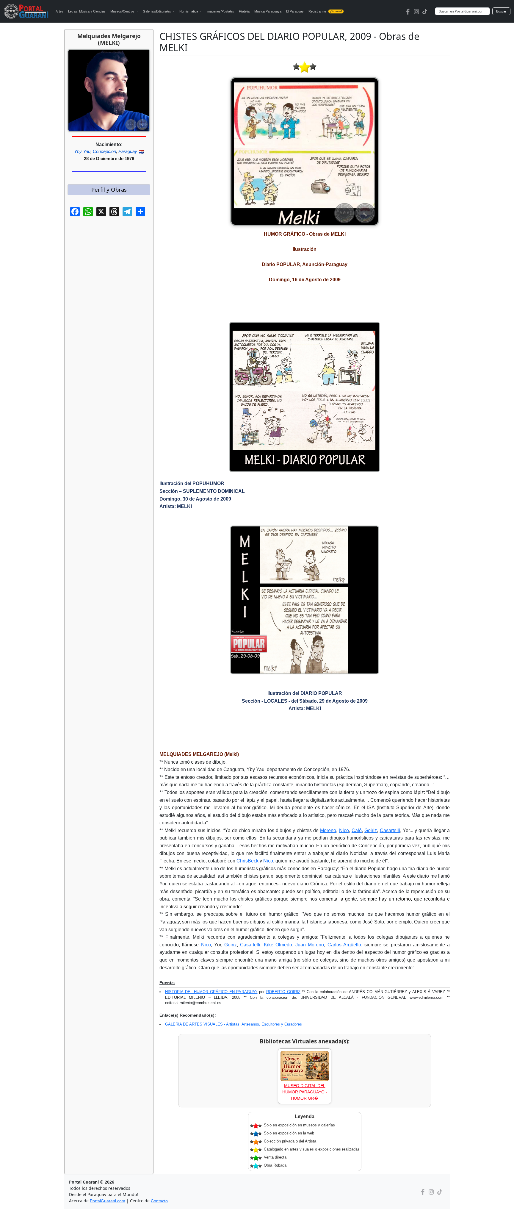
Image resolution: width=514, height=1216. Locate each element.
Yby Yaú (82, 151)
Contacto (159, 1200)
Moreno (328, 830)
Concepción (104, 151)
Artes (59, 11)
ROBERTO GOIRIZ (283, 992)
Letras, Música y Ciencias (87, 11)
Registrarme (325, 11)
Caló (357, 830)
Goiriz (370, 830)
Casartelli (390, 830)
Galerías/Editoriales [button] (157, 11)
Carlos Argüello (344, 944)
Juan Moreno (309, 944)
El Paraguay (295, 11)
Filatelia (244, 11)
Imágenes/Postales (220, 11)
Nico (344, 830)
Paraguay (127, 151)
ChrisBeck (247, 860)
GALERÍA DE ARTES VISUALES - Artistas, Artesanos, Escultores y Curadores (233, 1024)
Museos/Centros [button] (122, 11)
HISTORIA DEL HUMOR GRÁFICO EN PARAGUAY (211, 992)
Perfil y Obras (109, 189)
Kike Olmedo (278, 944)
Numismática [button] (189, 11)
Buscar (501, 11)
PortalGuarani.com (107, 1200)
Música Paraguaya (267, 11)
